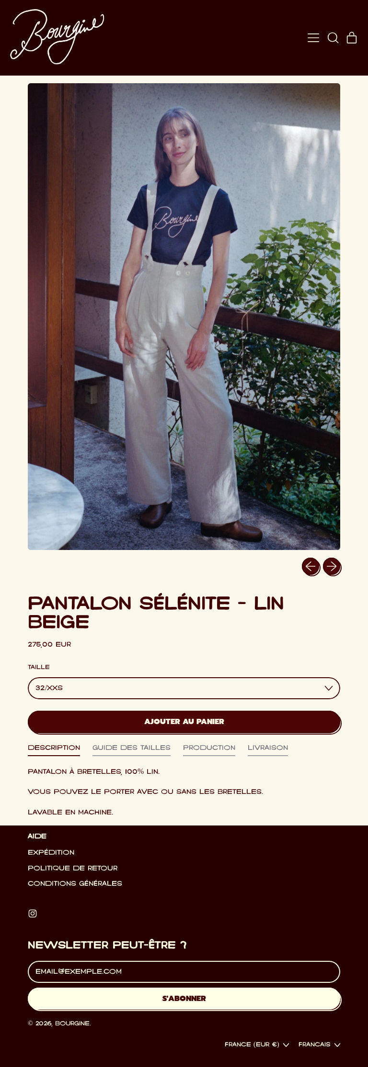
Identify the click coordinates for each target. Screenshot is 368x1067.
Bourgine (72, 1024)
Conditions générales (75, 883)
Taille (39, 667)
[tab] (54, 750)
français (315, 1045)
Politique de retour (72, 868)
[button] (332, 37)
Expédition (51, 852)
